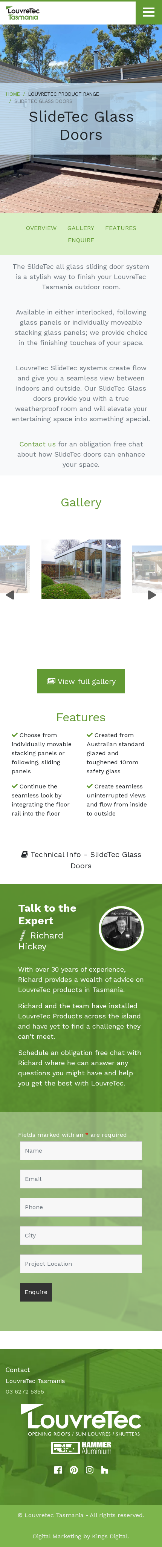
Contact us (37, 444)
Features (120, 228)
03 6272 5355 (25, 1391)
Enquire (81, 240)
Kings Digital (110, 1536)
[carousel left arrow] (10, 595)
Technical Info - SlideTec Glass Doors (84, 860)
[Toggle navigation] (149, 13)
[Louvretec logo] (81, 1420)
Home (13, 94)
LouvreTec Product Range (63, 94)
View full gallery (85, 681)
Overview (41, 228)
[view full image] (81, 569)
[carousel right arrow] (152, 595)
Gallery (80, 228)
